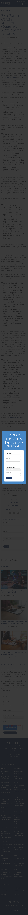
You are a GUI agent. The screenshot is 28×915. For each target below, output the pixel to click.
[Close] (24, 433)
